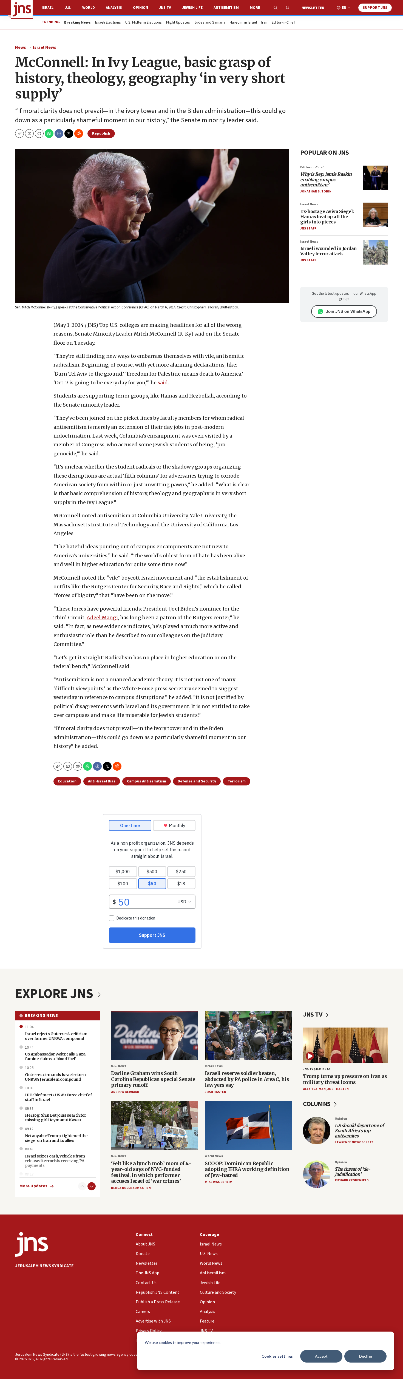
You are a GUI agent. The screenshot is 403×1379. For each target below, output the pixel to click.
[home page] (22, 9)
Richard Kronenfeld (352, 1180)
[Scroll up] (82, 1186)
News (20, 47)
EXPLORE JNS (55, 993)
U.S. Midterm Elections (143, 22)
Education (67, 781)
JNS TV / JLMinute (316, 1069)
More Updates (33, 1186)
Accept (321, 1356)
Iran (264, 22)
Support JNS (375, 7)
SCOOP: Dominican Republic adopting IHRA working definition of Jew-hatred (247, 1169)
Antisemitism (226, 7)
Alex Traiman (314, 1089)
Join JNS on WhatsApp (348, 311)
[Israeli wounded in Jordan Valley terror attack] (375, 252)
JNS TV (165, 7)
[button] (39, 133)
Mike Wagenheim (218, 1182)
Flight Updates (178, 22)
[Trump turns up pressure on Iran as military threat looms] (345, 1045)
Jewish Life (192, 7)
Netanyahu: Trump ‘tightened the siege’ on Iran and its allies (56, 1138)
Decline (365, 1356)
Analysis (114, 7)
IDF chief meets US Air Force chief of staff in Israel (58, 1097)
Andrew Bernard (125, 1092)
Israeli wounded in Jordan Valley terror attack (328, 251)
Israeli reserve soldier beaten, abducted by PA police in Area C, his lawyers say (247, 1079)
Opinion (140, 7)
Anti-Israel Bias (101, 781)
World (88, 7)
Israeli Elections (108, 22)
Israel (47, 7)
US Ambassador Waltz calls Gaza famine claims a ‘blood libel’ (55, 1056)
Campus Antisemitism (146, 781)
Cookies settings (277, 1356)
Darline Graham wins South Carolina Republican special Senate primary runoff (153, 1079)
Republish (101, 133)
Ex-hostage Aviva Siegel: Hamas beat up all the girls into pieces (327, 217)
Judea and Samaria (209, 22)
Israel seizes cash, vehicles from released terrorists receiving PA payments (55, 1161)
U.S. (67, 7)
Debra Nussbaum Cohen (131, 1188)
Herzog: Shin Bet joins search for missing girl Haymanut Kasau (55, 1117)
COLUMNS (317, 1104)
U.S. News (118, 1066)
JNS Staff (308, 228)
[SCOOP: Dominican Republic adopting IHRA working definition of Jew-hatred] (248, 1125)
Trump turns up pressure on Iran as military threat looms (345, 1079)
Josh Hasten (215, 1092)
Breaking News (41, 1015)
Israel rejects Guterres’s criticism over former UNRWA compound (56, 1036)
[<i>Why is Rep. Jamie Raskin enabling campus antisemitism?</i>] (375, 178)
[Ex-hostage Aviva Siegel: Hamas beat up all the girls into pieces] (375, 215)
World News (214, 1156)
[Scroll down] (91, 1186)
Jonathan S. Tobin (315, 191)
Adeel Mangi (102, 617)
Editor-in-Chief (283, 22)
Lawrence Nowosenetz (354, 1142)
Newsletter (313, 8)
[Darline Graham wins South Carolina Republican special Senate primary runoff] (154, 1035)
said (163, 382)
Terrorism (237, 781)
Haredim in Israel (243, 22)
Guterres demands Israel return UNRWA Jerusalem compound (55, 1077)
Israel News (44, 47)
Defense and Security (197, 781)
